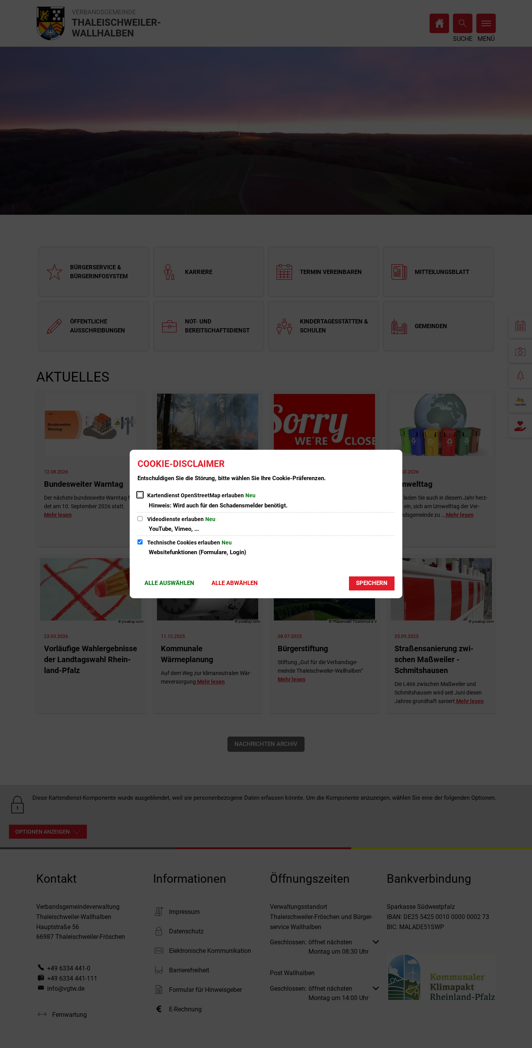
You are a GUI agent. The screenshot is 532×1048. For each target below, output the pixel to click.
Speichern (372, 583)
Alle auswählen (169, 583)
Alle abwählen (234, 583)
